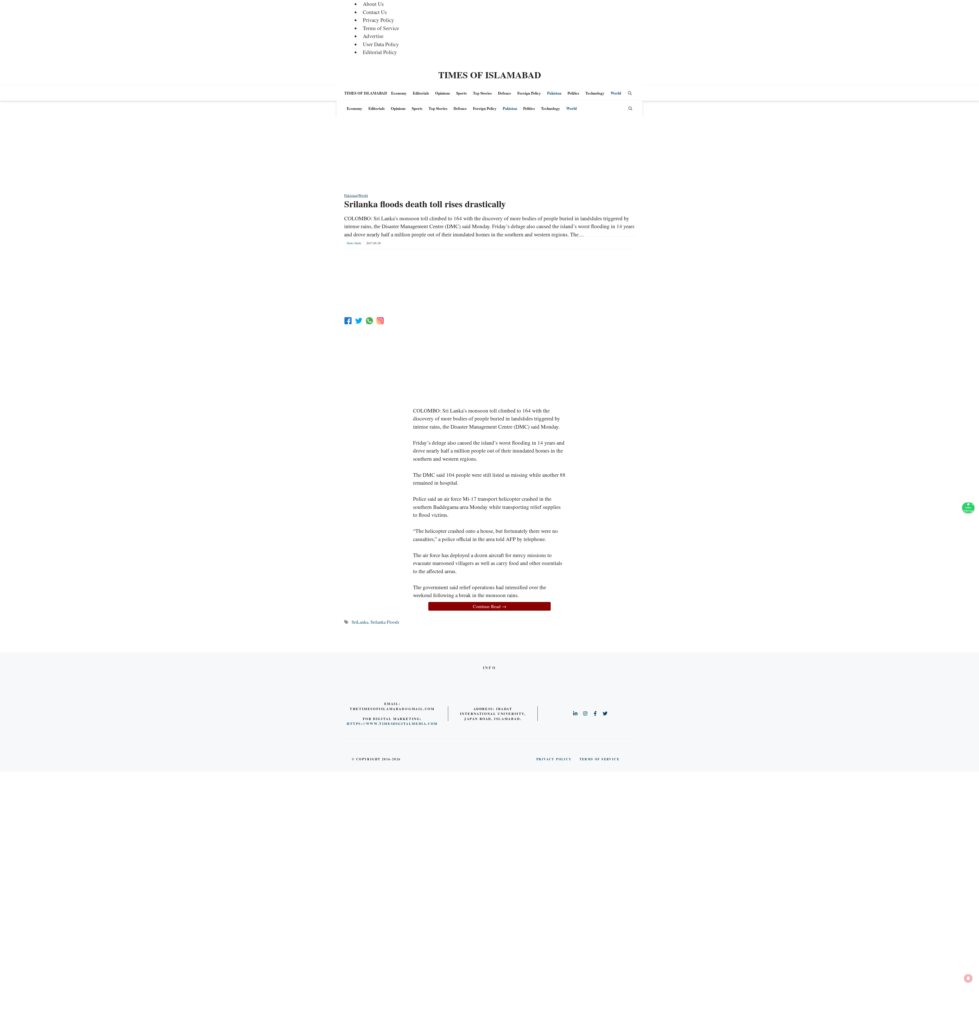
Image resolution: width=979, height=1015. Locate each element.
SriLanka (360, 622)
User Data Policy (381, 44)
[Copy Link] (380, 321)
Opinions (442, 93)
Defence (504, 93)
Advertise (373, 36)
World (616, 93)
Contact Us (375, 12)
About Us (373, 3)
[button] (630, 93)
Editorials (421, 93)
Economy (399, 93)
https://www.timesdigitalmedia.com (392, 723)
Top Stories (482, 93)
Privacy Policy (378, 19)
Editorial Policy (380, 52)
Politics (573, 93)
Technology (594, 93)
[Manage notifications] (968, 978)
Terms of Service (381, 28)
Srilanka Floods (384, 622)
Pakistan (554, 93)
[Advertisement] (489, 156)
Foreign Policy (529, 93)
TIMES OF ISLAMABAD (489, 74)
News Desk (354, 243)
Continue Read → (489, 606)
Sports (461, 93)
